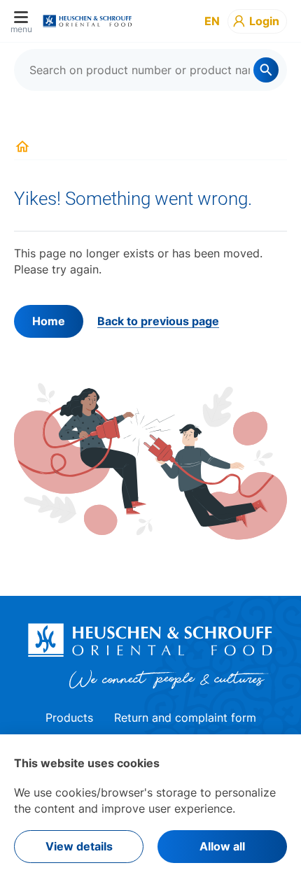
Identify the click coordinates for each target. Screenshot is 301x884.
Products (69, 718)
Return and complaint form (185, 718)
